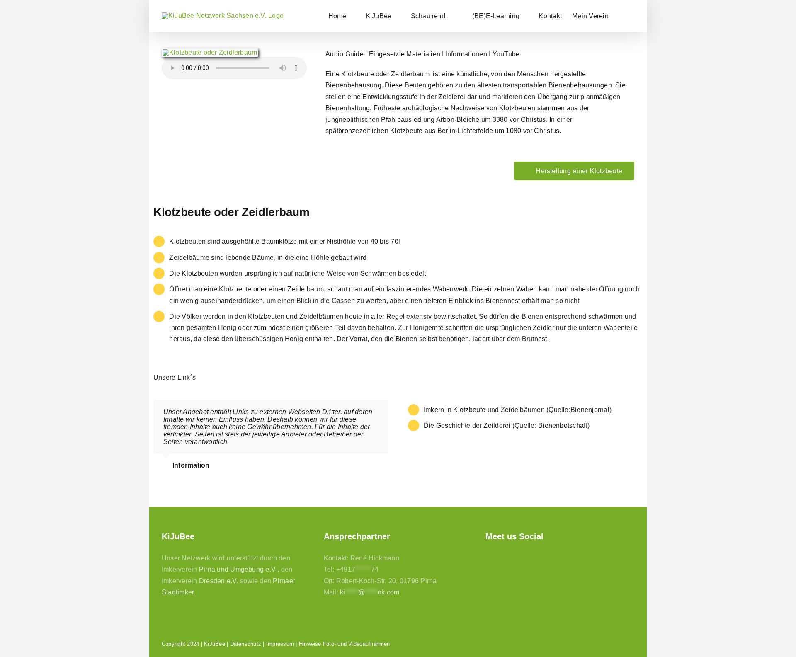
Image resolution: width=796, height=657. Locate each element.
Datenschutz (246, 644)
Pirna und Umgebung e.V (237, 569)
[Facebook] (489, 557)
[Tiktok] (518, 557)
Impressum (280, 644)
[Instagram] (504, 557)
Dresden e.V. (218, 580)
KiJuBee (214, 644)
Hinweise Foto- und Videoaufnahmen (344, 644)
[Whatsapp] (532, 557)
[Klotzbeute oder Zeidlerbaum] (210, 52)
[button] (621, 16)
